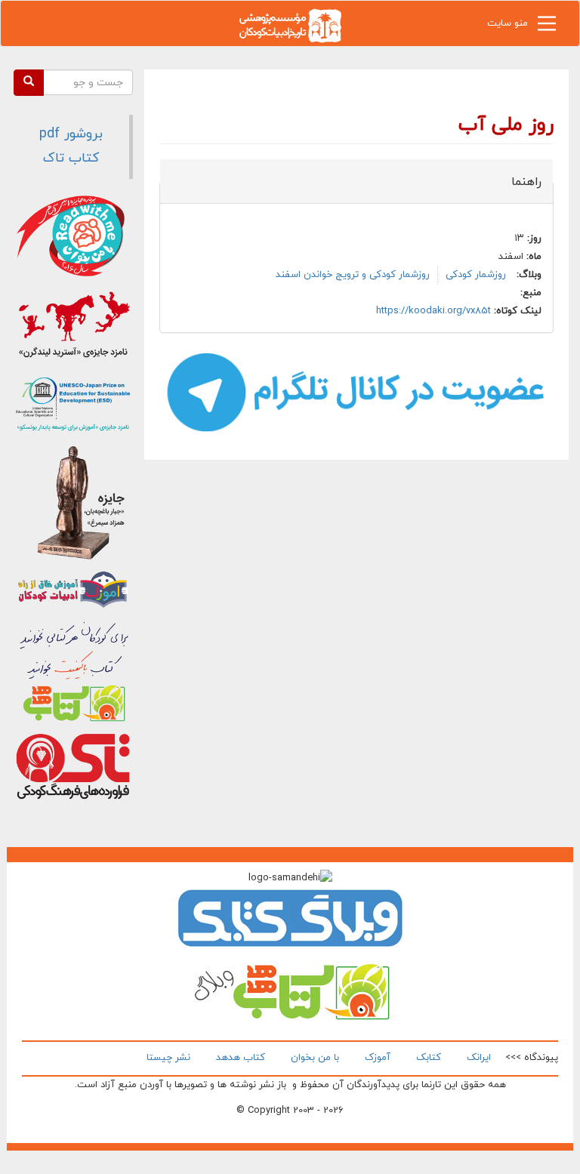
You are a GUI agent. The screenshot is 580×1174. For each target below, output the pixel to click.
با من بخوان (315, 1058)
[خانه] (290, 25)
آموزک (377, 1058)
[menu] (547, 27)
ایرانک (479, 1058)
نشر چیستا (168, 1058)
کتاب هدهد (240, 1058)
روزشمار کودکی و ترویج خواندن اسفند (353, 275)
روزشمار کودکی (476, 275)
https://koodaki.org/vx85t (433, 311)
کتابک (428, 1058)
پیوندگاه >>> (531, 1058)
